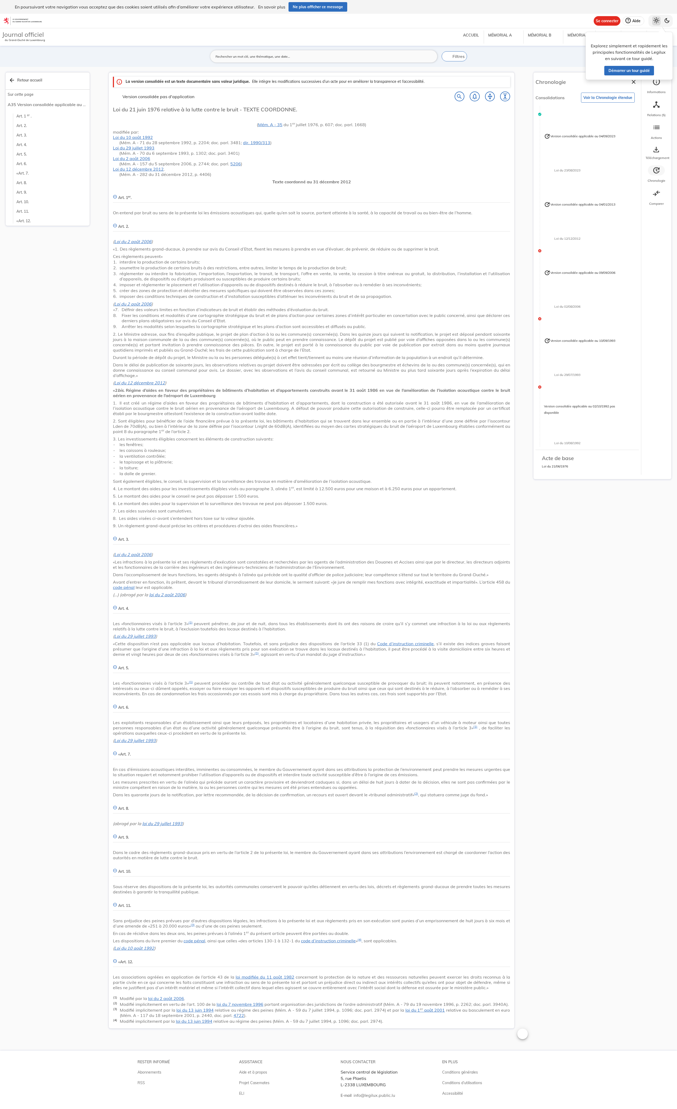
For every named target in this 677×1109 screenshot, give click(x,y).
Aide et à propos (253, 1072)
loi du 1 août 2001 (425, 1010)
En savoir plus (271, 7)
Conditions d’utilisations (462, 1082)
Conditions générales (460, 1072)
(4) (360, 940)
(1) (191, 622)
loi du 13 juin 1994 (194, 1010)
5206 (235, 163)
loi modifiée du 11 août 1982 (265, 977)
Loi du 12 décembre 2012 (138, 169)
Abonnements (149, 1072)
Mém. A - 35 (270, 124)
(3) (193, 925)
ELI (241, 1093)
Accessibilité (452, 1093)
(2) (416, 794)
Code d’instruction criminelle (405, 643)
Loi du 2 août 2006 (131, 158)
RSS (141, 1082)
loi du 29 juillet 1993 (162, 823)
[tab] (656, 86)
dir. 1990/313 (256, 142)
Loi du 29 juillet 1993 (133, 148)
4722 (239, 1015)
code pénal (124, 587)
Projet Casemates (254, 1082)
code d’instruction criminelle (328, 940)
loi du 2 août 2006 (167, 594)
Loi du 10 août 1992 (133, 137)
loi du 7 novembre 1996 (240, 1004)
